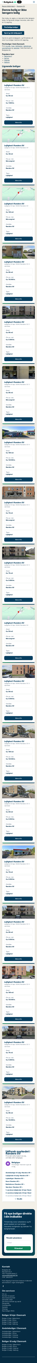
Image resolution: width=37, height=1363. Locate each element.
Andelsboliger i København (11, 1331)
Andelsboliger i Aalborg (10, 1337)
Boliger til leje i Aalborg (10, 1324)
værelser (16, 48)
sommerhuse (6, 48)
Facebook (3, 1286)
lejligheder (18, 46)
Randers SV (21, 6)
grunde (7, 46)
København (8, 56)
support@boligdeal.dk (10, 1275)
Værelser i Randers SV (14, 1187)
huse (13, 46)
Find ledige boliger (11, 27)
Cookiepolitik (6, 1305)
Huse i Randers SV (12, 1181)
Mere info (18, 122)
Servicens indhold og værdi (11, 1301)
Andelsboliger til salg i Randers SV (18, 1173)
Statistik (5, 1307)
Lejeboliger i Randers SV (14, 1178)
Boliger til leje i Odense (10, 1322)
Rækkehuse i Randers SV (14, 1184)
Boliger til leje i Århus (9, 1320)
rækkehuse (27, 46)
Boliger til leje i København (11, 1318)
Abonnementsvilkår (8, 1298)
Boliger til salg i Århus (9, 1346)
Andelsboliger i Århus (9, 1333)
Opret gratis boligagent (13, 33)
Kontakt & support (8, 1296)
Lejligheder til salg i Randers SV (17, 1175)
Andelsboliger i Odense (10, 1335)
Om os (4, 1294)
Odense (7, 60)
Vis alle (19, 1199)
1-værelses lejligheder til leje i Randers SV (21, 1190)
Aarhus (6, 58)
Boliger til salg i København (11, 1344)
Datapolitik (5, 1303)
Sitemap (5, 1309)
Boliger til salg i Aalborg (10, 1350)
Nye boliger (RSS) (8, 1311)
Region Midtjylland (8, 6)
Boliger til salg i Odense (10, 1348)
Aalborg (7, 62)
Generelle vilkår (7, 1299)
